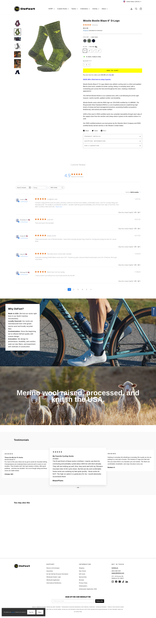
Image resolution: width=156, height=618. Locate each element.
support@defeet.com (118, 573)
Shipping (85, 30)
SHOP (50, 8)
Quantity (87, 61)
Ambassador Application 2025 (88, 589)
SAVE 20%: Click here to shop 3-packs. (97, 79)
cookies (12, 612)
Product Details (92, 136)
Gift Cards (82, 574)
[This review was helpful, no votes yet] (135, 212)
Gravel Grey (85, 41)
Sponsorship (82, 577)
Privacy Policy (83, 583)
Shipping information (95, 141)
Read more (59, 207)
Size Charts (82, 571)
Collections (84, 8)
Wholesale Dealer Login (53, 577)
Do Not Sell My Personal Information (57, 574)
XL (99, 50)
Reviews (81, 580)
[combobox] (40, 187)
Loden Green (89, 41)
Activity (95, 8)
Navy (93, 41)
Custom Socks (62, 8)
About (104, 8)
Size (89, 46)
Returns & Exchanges (53, 568)
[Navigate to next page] (91, 289)
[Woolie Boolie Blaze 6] (15, 547)
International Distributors (53, 583)
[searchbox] (22, 187)
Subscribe (99, 601)
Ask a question (91, 145)
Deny (39, 612)
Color (90, 37)
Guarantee (49, 571)
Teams (73, 8)
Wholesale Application (53, 580)
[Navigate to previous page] (65, 289)
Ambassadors (83, 586)
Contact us (115, 567)
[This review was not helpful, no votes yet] (138, 212)
